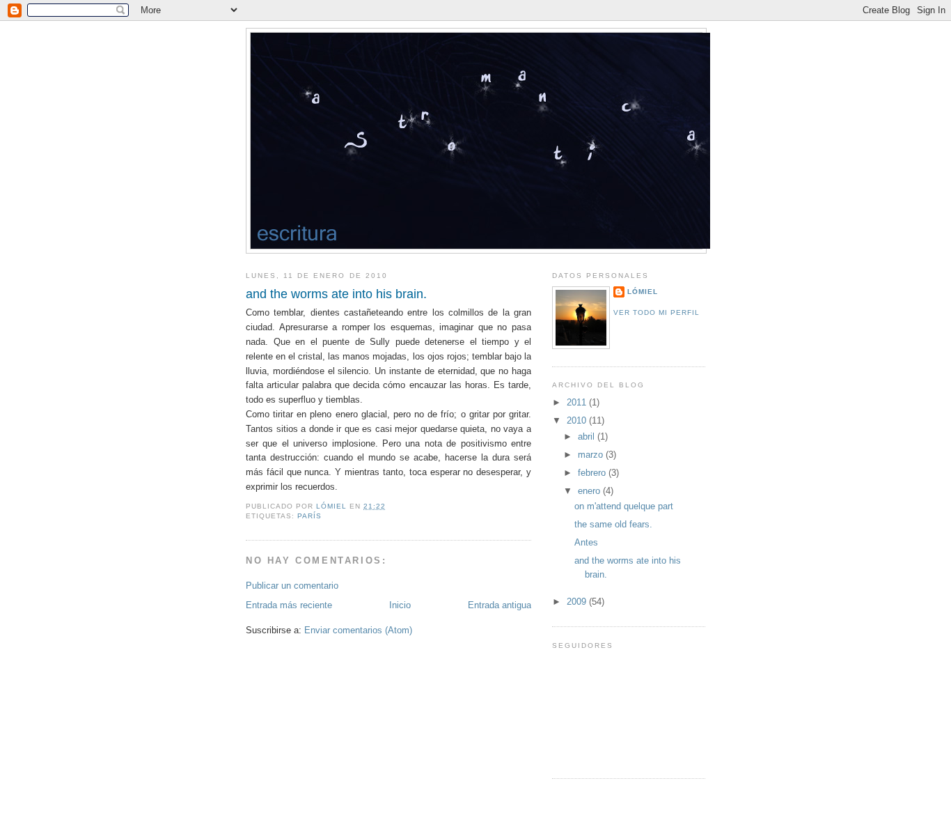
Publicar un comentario (292, 585)
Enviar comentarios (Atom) (358, 630)
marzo (592, 454)
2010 (578, 420)
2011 (578, 402)
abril (587, 436)
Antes (586, 542)
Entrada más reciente (289, 605)
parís (309, 516)
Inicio (400, 605)
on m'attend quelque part (623, 506)
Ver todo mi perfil (656, 312)
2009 (578, 601)
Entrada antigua (499, 605)
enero (590, 491)
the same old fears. (613, 524)
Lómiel (642, 291)
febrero (593, 472)
